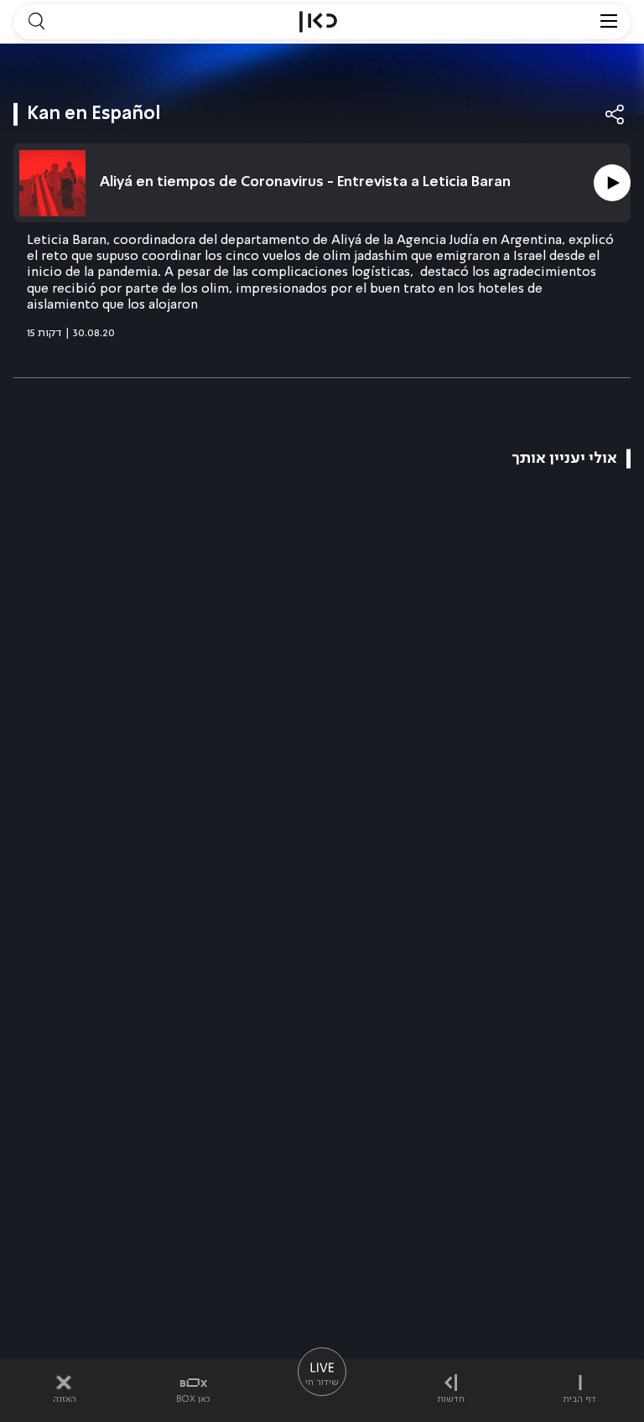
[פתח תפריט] (608, 21)
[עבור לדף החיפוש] (36, 22)
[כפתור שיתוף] (615, 114)
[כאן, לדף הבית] (318, 21)
